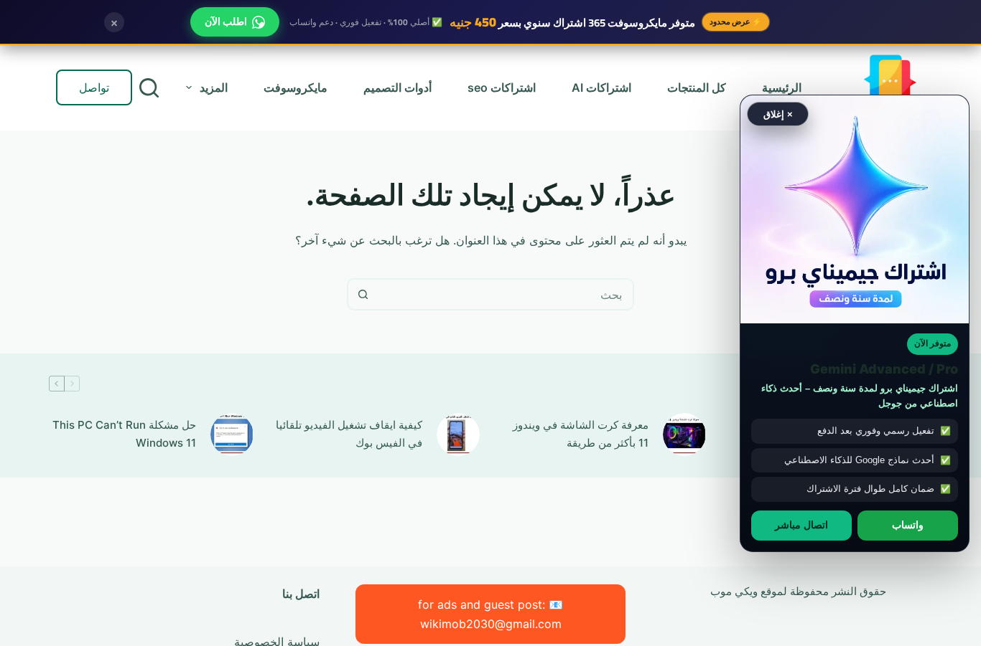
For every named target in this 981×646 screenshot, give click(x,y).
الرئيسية (781, 87)
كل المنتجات (696, 87)
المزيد (214, 87)
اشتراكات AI (601, 87)
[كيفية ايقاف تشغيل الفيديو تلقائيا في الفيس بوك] (458, 434)
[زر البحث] (363, 294)
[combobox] (505, 294)
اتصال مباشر (801, 525)
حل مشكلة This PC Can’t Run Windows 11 (124, 434)
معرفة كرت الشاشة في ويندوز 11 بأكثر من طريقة (580, 434)
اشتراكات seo (502, 87)
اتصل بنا (301, 593)
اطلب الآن (226, 21)
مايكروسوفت (295, 87)
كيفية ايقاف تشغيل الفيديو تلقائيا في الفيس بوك (349, 434)
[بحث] (149, 88)
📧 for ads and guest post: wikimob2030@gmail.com (490, 613)
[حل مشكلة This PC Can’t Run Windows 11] (232, 434)
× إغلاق (778, 113)
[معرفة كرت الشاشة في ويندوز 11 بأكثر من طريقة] (684, 434)
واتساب (908, 525)
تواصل (94, 87)
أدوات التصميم (397, 87)
